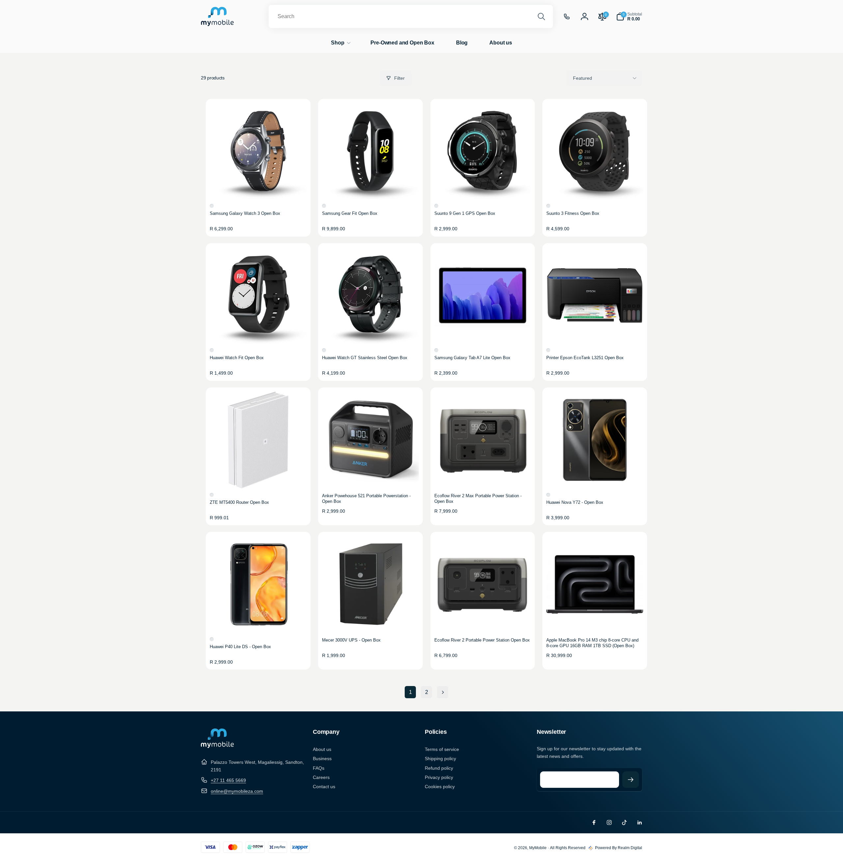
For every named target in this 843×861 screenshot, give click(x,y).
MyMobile (538, 848)
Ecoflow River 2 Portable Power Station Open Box (482, 640)
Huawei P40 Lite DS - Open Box (240, 646)
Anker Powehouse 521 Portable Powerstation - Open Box (366, 498)
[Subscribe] (630, 779)
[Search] (541, 16)
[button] (629, 16)
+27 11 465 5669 (228, 780)
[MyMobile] (217, 746)
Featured (582, 78)
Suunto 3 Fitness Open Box (572, 213)
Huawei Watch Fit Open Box (237, 357)
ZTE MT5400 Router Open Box (239, 502)
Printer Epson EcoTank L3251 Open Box (585, 357)
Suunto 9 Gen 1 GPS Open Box (464, 213)
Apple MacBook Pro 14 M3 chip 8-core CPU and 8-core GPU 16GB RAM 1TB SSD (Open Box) (592, 643)
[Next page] (442, 692)
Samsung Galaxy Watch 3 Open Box (245, 213)
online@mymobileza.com (237, 791)
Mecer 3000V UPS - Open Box (351, 640)
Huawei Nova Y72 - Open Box (574, 502)
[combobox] (411, 16)
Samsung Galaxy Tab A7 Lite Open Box (472, 357)
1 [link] (410, 692)
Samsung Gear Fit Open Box (349, 213)
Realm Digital (630, 848)
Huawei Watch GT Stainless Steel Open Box (364, 357)
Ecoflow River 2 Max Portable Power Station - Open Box (478, 498)
